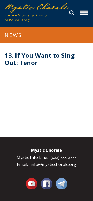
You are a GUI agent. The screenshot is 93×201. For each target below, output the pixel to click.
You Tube (31, 183)
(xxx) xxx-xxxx (63, 157)
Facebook (46, 180)
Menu (84, 13)
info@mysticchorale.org (53, 164)
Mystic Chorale (34, 8)
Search (72, 13)
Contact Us (61, 183)
